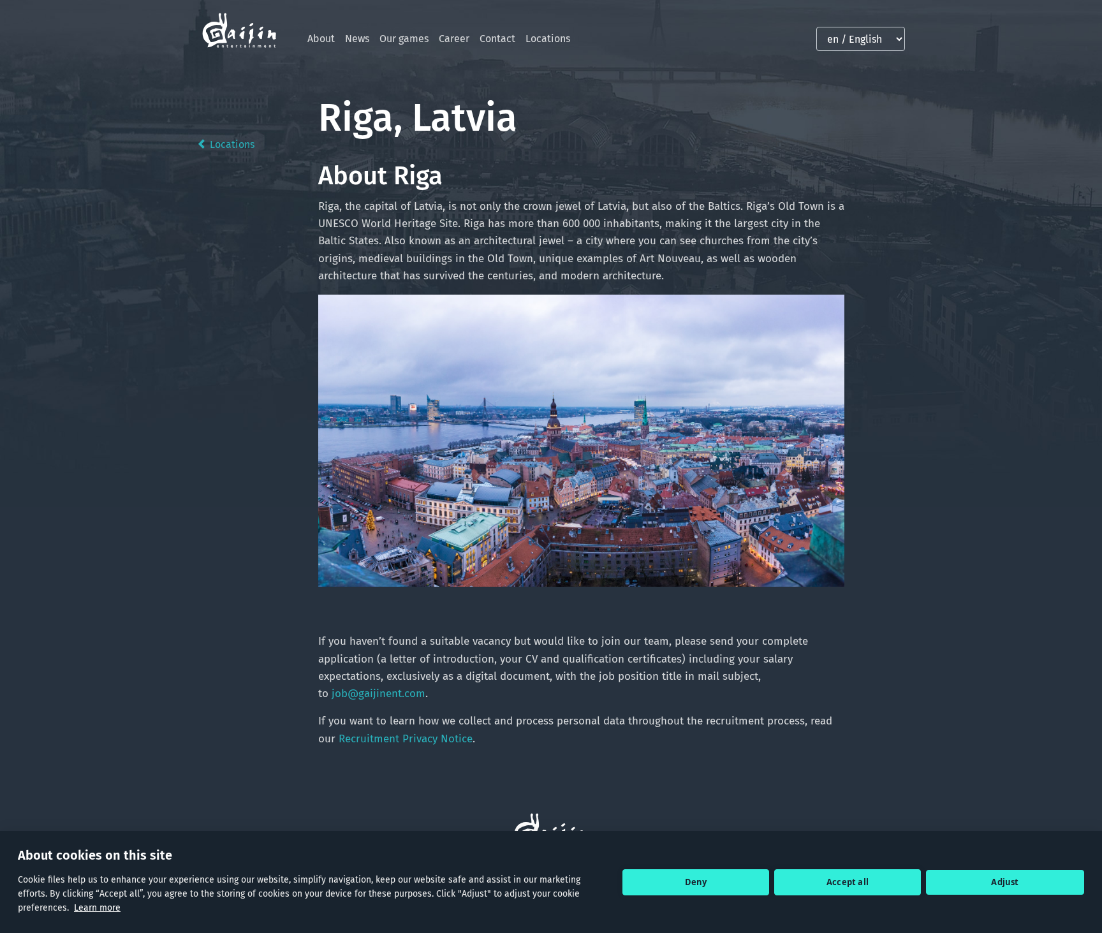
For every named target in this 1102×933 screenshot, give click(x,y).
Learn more (97, 907)
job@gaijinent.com (378, 693)
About (321, 39)
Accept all (847, 882)
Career (454, 39)
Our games (404, 39)
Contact (497, 39)
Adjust (1004, 882)
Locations (547, 39)
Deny (696, 882)
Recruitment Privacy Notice (406, 739)
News (357, 39)
